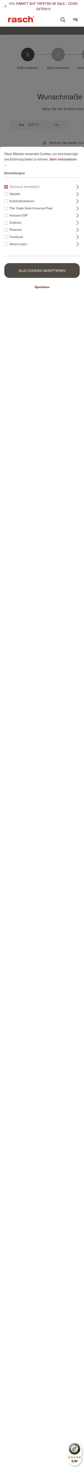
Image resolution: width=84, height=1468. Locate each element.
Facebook (16, 237)
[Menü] (75, 19)
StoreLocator (18, 244)
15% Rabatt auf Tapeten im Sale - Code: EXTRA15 (43, 6)
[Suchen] (63, 19)
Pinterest (15, 229)
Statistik (14, 194)
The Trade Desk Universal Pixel (30, 208)
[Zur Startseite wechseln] (21, 19)
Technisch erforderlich (24, 186)
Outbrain (15, 222)
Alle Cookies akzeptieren (42, 270)
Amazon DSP (18, 215)
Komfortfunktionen (21, 201)
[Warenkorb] (69, 17)
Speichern (42, 287)
